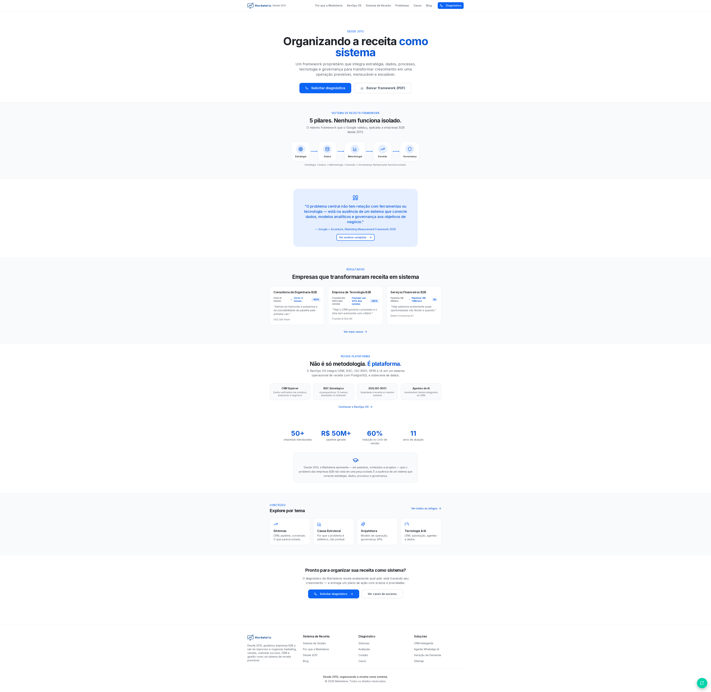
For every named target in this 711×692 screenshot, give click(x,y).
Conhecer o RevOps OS (353, 406)
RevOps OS (354, 5)
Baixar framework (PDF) (385, 88)
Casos (417, 5)
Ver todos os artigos (424, 508)
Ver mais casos (353, 331)
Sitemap (419, 661)
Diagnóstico (453, 5)
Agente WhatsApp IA (426, 649)
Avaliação (364, 649)
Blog (429, 5)
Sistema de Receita (378, 5)
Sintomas (363, 643)
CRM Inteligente (423, 643)
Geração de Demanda (427, 655)
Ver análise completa (352, 237)
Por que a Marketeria (329, 5)
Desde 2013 (310, 655)
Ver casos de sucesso (382, 593)
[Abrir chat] (702, 683)
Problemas (402, 5)
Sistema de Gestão (314, 643)
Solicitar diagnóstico (328, 88)
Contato (363, 655)
